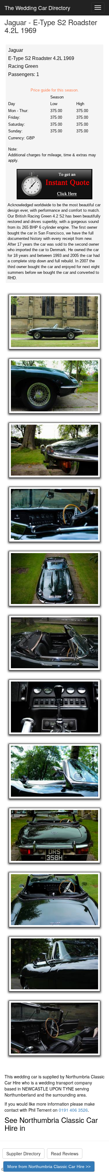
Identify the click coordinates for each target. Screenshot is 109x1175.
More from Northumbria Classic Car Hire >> (49, 1166)
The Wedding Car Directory (37, 8)
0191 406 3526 (73, 1110)
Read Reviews (64, 1153)
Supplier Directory (23, 1153)
